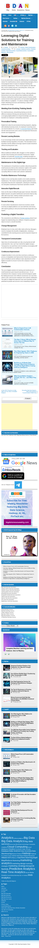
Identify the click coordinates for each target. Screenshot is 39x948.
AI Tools (28, 21)
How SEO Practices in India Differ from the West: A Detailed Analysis (9, 391)
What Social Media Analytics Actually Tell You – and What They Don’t (25, 377)
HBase (4, 858)
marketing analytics (25, 48)
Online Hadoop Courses (7, 612)
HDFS (9, 857)
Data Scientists (26, 851)
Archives (3, 625)
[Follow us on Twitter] (12, 26)
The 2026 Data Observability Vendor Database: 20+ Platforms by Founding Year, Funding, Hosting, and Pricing (23, 731)
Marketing (16, 860)
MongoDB (30, 866)
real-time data (18, 156)
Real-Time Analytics (10, 50)
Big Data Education (6, 893)
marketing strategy (17, 866)
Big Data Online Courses (7, 614)
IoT (16, 857)
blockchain (12, 844)
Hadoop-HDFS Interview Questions (10, 588)
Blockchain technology (22, 844)
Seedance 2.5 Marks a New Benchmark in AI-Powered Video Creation (23, 762)
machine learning (25, 857)
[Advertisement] (17, 416)
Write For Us (4, 911)
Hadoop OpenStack (17, 855)
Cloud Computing (17, 846)
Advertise (5, 21)
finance (14, 853)
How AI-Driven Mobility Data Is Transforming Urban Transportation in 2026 (23, 674)
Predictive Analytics (6, 48)
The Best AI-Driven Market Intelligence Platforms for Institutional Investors (21, 738)
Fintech (19, 853)
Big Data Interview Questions (8, 587)
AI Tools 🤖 (23, 15)
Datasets (22, 21)
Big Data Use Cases (6, 899)
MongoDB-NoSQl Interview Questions (10, 594)
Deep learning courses (7, 609)
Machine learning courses (7, 611)
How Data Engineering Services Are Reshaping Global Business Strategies (21, 682)
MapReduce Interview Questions (9, 601)
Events (3, 902)
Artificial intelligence (18, 838)
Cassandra (32, 844)
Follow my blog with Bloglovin (8, 881)
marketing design (18, 863)
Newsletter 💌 (13, 21)
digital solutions (25, 218)
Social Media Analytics (21, 50)
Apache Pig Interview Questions (9, 598)
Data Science (5, 18)
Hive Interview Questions (7, 599)
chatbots (4, 847)
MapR (35, 858)
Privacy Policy (5, 904)
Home (4, 15)
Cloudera (12, 849)
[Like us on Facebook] (9, 26)
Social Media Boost (6, 906)
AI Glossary (4, 890)
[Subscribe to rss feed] (5, 26)
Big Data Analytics (12, 841)
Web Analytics (10, 52)
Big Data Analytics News (13, 30)
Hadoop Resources (29, 855)
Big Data (30, 15)
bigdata (6, 47)
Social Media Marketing (13, 875)
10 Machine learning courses (8, 617)
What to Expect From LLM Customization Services (22, 328)
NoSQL (5, 869)
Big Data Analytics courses (8, 615)
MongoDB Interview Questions (9, 593)
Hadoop (14, 18)
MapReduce (6, 860)
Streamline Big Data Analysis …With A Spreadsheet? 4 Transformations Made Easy (30, 391)
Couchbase (18, 849)
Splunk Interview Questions (8, 596)
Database (5, 851)
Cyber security (26, 849)
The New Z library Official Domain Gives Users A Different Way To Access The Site (25, 341)
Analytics (22, 30)
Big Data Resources (6, 897)
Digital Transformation (30, 47)
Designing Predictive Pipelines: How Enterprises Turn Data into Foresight (21, 666)
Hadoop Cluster (8, 855)
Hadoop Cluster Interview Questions (10, 590)
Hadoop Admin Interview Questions (10, 591)
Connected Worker (26, 129)
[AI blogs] (19, 556)
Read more (8, 936)
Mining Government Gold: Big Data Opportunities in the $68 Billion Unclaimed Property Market (22, 699)
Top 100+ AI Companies (7, 909)
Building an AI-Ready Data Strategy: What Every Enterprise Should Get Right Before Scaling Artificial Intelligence (24, 365)
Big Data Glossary (25, 18)
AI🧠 (14, 15)
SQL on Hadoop (23, 875)
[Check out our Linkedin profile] (16, 26)
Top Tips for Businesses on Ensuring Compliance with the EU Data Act (21, 690)
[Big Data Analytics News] (19, 10)
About (9, 15)
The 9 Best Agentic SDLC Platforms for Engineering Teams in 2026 (25, 352)
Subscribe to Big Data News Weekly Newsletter (13, 907)
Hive (13, 857)
